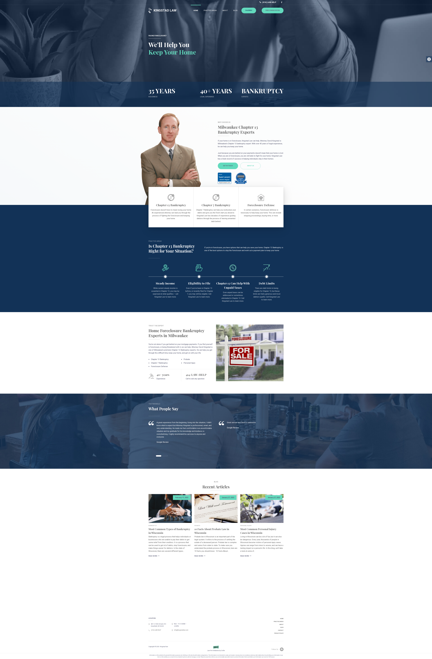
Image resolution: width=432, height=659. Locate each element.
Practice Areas (210, 10)
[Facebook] (282, 2)
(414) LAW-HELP (269, 2)
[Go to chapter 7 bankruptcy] (216, 207)
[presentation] (170, 508)
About (225, 10)
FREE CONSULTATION (273, 10)
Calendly (248, 10)
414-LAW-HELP (196, 375)
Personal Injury (246, 525)
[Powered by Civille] (216, 649)
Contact (281, 630)
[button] (429, 59)
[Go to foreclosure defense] (261, 207)
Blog (235, 10)
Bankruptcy (152, 525)
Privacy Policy (279, 633)
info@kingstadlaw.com (181, 630)
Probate (197, 525)
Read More (153, 556)
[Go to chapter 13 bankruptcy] (171, 207)
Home (196, 10)
